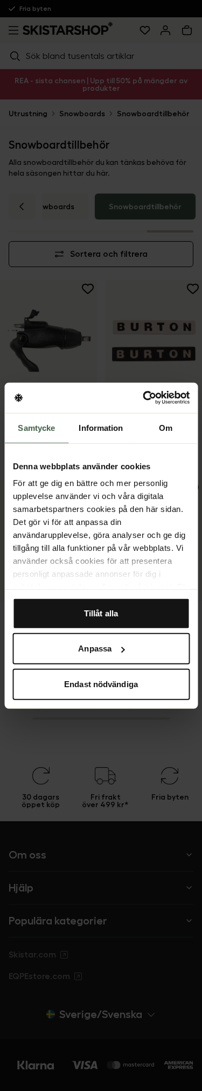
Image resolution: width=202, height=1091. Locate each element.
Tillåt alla (101, 612)
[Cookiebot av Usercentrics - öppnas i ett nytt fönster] (144, 398)
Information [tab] (101, 427)
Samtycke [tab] (36, 427)
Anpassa (95, 648)
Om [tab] (165, 427)
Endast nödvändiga (101, 683)
